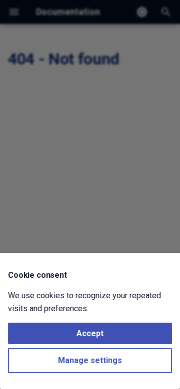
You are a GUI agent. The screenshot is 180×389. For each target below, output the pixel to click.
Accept (90, 333)
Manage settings (90, 360)
